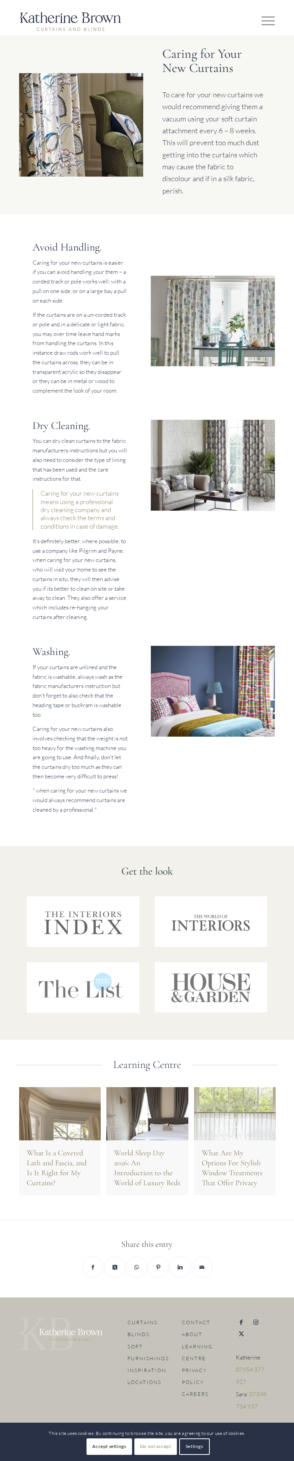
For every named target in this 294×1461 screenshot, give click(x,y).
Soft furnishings (147, 1352)
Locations (144, 1382)
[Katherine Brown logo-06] (70, 23)
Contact (196, 1322)
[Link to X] (241, 1334)
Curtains (142, 1322)
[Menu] (264, 20)
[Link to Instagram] (255, 1322)
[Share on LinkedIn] (180, 1267)
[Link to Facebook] (241, 1322)
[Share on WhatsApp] (136, 1267)
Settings (194, 1446)
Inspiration (147, 1370)
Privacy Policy (194, 1376)
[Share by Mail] (201, 1267)
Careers (195, 1394)
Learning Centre (197, 1352)
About (192, 1334)
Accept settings (109, 1446)
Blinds (138, 1334)
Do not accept (155, 1446)
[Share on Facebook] (92, 1267)
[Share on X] (114, 1267)
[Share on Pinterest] (158, 1267)
